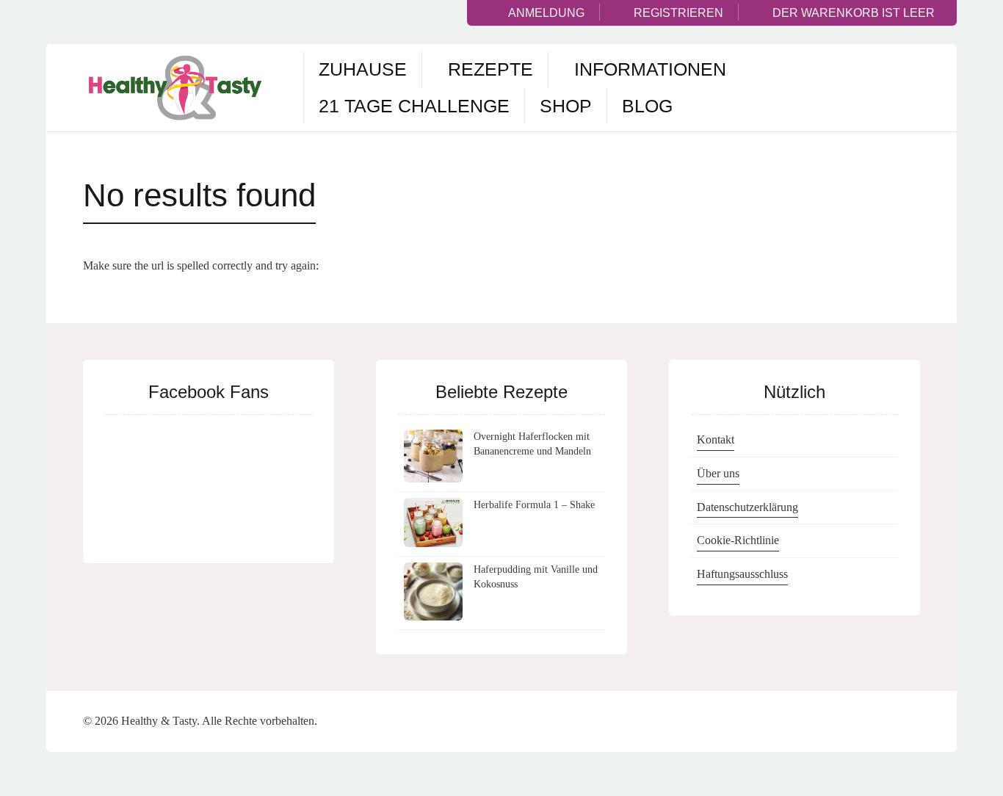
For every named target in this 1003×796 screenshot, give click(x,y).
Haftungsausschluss (742, 574)
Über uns (718, 473)
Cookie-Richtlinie (738, 540)
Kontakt (715, 439)
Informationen (650, 69)
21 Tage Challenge (414, 105)
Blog (647, 105)
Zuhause (363, 69)
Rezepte (490, 69)
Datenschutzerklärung (747, 507)
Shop (566, 105)
